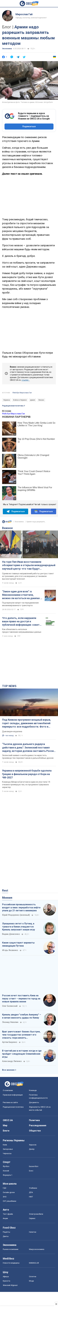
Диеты (6, 1236)
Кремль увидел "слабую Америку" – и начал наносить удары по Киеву (21, 1016)
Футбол (6, 1166)
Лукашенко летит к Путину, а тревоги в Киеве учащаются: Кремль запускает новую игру (18, 926)
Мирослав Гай (24, 14)
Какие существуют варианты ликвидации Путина (18, 944)
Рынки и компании (10, 1249)
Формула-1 (7, 1175)
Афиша (6, 1276)
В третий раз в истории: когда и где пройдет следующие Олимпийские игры (22, 1053)
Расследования (37, 1125)
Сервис (32, 1218)
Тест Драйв (8, 1214)
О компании (8, 1090)
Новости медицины (11, 1263)
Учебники (33, 1188)
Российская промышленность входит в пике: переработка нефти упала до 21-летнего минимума (21, 907)
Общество (35, 1130)
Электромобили (36, 1214)
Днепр (31, 1149)
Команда (33, 1090)
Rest (5, 890)
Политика (34, 1120)
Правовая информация (13, 1095)
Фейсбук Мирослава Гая (22, 393)
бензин (41, 400)
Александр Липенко (12, 1061)
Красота (6, 1281)
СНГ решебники (9, 1201)
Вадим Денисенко (11, 934)
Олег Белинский (9, 1006)
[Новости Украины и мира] (7, 522)
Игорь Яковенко (10, 950)
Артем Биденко (9, 1042)
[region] (29, 196)
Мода (31, 1281)
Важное (7, 528)
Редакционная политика (12, 406)
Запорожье (8, 1149)
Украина (6, 400)
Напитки (32, 1232)
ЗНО (4, 1197)
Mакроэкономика (36, 1249)
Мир (5, 1125)
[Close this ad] (56, 1304)
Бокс (31, 1171)
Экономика (7, 49)
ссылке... (26, 380)
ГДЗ (4, 1188)
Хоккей (6, 1171)
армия (32, 400)
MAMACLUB (34, 1263)
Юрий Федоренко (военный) (16, 915)
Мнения (7, 897)
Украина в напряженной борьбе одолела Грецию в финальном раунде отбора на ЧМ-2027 (27, 774)
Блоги (6, 1130)
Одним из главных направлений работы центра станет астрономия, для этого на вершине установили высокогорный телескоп (28, 576)
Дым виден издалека (12, 731)
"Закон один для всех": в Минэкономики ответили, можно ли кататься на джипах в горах (22, 595)
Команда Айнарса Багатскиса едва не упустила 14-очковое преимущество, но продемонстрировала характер (26, 784)
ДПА (31, 1192)
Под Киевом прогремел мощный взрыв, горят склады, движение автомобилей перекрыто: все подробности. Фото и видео (26, 723)
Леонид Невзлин (10, 1022)
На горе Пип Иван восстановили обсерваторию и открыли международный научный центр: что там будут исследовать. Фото (28, 565)
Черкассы (7, 1153)
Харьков (32, 1145)
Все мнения (8, 1070)
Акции (5, 1218)
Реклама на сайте (10, 1102)
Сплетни (32, 1276)
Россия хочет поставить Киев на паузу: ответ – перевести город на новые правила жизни (21, 998)
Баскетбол (33, 1166)
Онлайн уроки (9, 1192)
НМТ (31, 1197)
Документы (34, 1102)
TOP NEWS (9, 686)
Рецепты (6, 1232)
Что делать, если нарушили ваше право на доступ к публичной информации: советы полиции (22, 622)
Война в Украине (20, 400)
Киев (5, 1145)
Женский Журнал (10, 1285)
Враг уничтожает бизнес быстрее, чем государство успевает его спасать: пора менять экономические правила (21, 1034)
